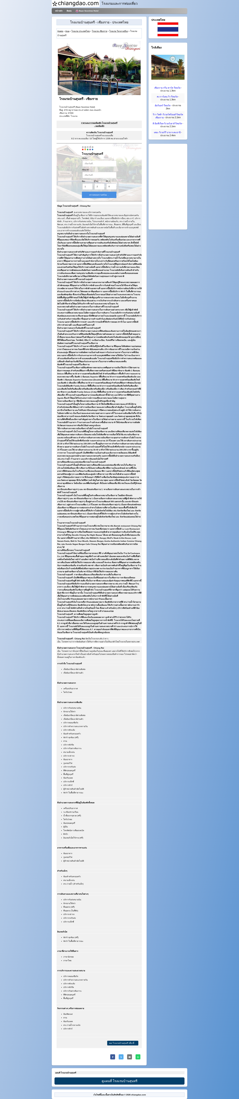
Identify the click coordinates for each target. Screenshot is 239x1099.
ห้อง (83, 181)
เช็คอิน (84, 158)
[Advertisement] (168, 186)
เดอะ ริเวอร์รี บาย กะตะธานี (167, 132)
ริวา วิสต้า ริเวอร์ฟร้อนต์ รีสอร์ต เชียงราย (168, 116)
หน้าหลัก (59, 11)
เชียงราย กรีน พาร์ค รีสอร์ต (167, 88)
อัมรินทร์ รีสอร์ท (163, 105)
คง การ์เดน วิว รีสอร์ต (167, 96)
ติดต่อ (69, 11)
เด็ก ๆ (108, 181)
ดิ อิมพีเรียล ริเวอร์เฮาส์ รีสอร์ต (167, 123)
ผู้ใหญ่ (96, 181)
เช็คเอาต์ (85, 170)
